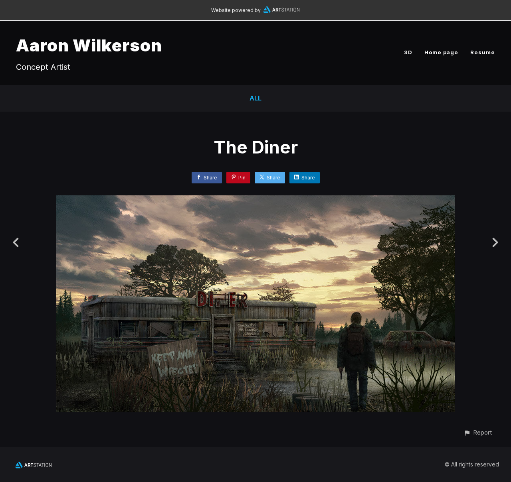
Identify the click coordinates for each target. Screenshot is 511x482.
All (255, 98)
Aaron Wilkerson (89, 45)
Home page (441, 52)
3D (408, 52)
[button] (477, 432)
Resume (482, 52)
